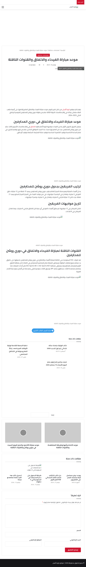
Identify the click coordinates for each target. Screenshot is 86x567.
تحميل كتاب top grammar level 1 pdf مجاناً (14, 477)
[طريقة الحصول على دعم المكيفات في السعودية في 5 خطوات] (33, 468)
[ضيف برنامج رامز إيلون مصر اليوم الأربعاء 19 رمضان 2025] (74, 365)
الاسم (79, 530)
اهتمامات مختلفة (53, 50)
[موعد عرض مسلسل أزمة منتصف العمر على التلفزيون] (72, 468)
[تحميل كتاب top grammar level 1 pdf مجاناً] (13, 468)
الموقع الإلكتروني (35, 539)
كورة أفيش (66, 109)
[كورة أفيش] (73, 7)
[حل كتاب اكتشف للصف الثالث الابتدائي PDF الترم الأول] (53, 468)
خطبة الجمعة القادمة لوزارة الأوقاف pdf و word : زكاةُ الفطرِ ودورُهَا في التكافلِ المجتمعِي (17, 350)
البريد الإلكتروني (75, 539)
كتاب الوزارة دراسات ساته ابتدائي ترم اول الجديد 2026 (57, 347)
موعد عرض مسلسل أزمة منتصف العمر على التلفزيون (74, 477)
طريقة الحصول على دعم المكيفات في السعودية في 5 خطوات (34, 478)
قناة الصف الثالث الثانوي (42, 330)
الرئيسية (63, 50)
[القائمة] (3, 7)
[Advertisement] (43, 26)
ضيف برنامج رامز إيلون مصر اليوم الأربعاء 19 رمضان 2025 (56, 363)
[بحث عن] (83, 7)
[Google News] (40, 414)
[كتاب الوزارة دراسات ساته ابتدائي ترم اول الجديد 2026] (74, 348)
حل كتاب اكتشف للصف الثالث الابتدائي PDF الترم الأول (53, 477)
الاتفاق (33, 126)
